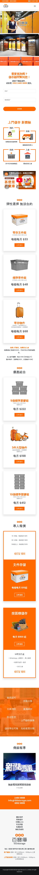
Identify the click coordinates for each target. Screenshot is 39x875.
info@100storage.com (19, 800)
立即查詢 (19, 245)
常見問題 (19, 824)
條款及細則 (19, 829)
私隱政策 (19, 827)
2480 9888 (5, 1)
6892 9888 (13, 1)
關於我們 (19, 817)
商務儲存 (19, 819)
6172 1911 (19, 554)
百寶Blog (19, 822)
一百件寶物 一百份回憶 (19, 784)
